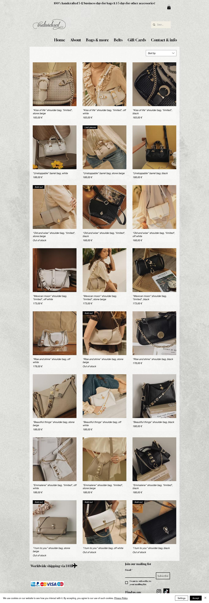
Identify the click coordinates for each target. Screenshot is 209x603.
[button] (76, 40)
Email (128, 570)
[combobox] (161, 53)
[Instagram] (159, 591)
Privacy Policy (121, 598)
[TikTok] (166, 591)
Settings (181, 598)
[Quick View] (55, 84)
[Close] (205, 598)
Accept (195, 598)
